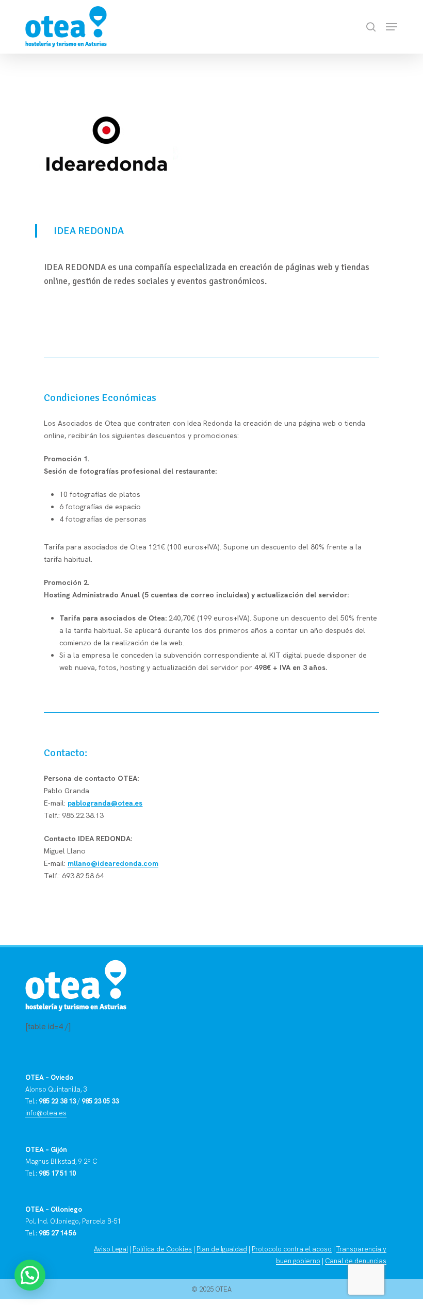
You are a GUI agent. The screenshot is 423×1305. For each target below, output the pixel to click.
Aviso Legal (111, 1249)
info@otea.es (46, 1113)
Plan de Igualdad (222, 1249)
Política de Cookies (162, 1249)
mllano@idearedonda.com (113, 863)
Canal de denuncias (355, 1261)
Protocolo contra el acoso (292, 1249)
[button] (391, 27)
